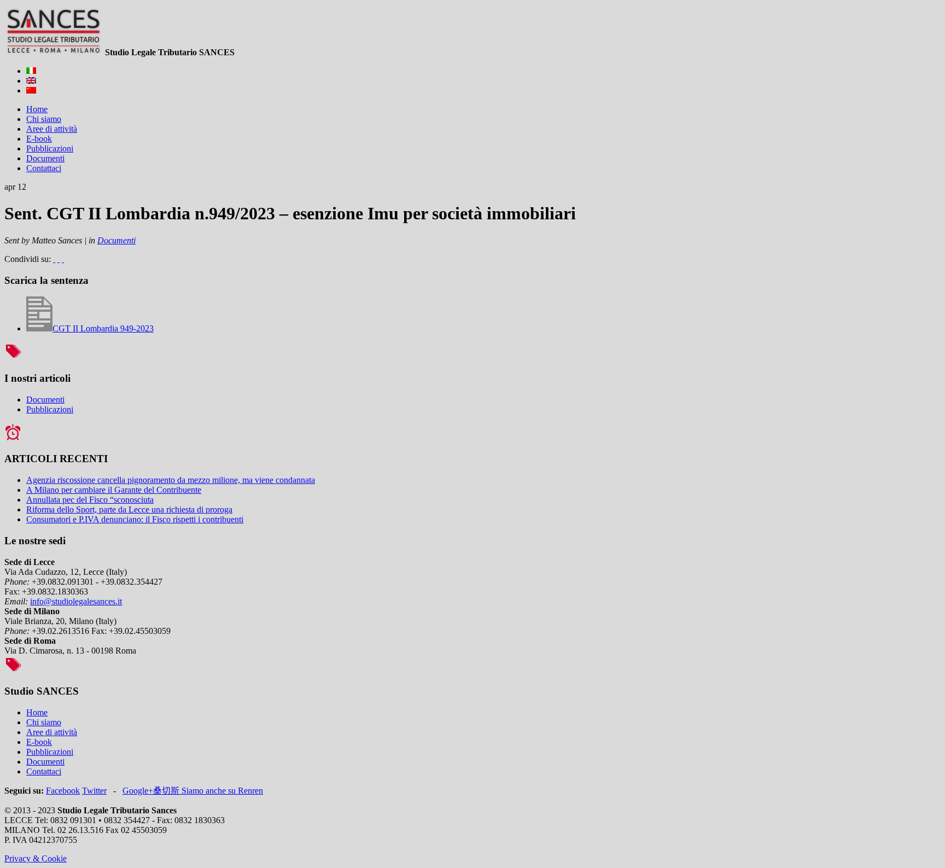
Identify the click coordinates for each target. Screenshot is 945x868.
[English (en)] (31, 80)
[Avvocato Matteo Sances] (53, 52)
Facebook (63, 790)
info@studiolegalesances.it (76, 601)
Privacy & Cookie (35, 858)
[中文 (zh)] (31, 90)
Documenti (116, 240)
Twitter (94, 790)
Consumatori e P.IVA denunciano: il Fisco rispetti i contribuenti (134, 519)
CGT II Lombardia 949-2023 (103, 328)
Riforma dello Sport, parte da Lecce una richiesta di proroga (129, 509)
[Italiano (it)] (31, 70)
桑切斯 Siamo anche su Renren (208, 790)
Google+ (137, 790)
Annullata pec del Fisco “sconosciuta (90, 499)
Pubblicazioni (49, 409)
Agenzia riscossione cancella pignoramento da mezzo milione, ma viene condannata (170, 480)
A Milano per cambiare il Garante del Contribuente (113, 489)
